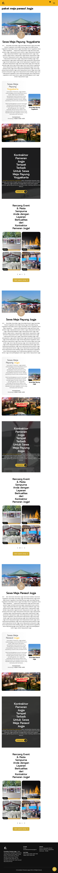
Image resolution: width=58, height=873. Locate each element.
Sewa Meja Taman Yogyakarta (29, 49)
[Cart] (50, 1)
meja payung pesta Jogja (18, 613)
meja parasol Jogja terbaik (22, 55)
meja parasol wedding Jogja (28, 58)
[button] (54, 869)
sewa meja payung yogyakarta (25, 351)
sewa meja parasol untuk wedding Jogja (26, 72)
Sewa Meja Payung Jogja (21, 47)
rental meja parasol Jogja (12, 62)
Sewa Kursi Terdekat (29, 597)
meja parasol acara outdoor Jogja (19, 52)
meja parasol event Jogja (28, 54)
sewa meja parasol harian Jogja (11, 67)
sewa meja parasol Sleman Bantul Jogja (29, 346)
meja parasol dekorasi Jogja (13, 606)
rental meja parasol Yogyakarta (28, 62)
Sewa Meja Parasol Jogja (27, 45)
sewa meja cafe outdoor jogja (26, 341)
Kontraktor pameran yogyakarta (12, 180)
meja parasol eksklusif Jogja (14, 54)
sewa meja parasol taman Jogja (25, 70)
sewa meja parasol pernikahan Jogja (23, 68)
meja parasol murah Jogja (15, 57)
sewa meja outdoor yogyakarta (31, 65)
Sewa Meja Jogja (16, 45)
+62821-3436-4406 (19, 118)
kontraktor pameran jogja (17, 605)
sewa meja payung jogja (22, 73)
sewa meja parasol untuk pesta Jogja (29, 348)
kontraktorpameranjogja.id (29, 849)
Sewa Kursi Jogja (19, 597)
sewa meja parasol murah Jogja (27, 344)
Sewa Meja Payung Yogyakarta (21, 42)
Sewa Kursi (11, 597)
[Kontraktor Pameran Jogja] (3, 4)
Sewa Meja (9, 45)
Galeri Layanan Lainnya (20, 280)
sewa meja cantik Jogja (25, 63)
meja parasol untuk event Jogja (12, 58)
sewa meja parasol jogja (26, 67)
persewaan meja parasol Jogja (11, 615)
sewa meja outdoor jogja (16, 65)
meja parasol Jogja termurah (14, 610)
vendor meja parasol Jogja (21, 76)
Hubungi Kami (20, 191)
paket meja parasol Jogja (20, 60)
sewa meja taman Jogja (15, 75)
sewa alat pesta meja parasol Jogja (23, 616)
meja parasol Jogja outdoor (21, 608)
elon (7, 597)
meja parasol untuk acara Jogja (30, 57)
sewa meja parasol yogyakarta (32, 349)
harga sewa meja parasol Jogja (22, 50)
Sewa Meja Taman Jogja (14, 49)
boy (3, 45)
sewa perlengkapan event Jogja (30, 75)
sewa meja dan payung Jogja (17, 343)
